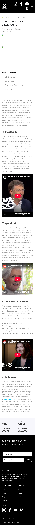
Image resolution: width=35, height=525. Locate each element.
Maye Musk (9, 81)
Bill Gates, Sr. (10, 77)
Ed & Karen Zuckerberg (14, 85)
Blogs (9, 18)
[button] (32, 6)
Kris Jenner (9, 89)
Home (3, 18)
